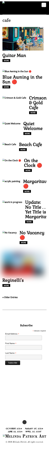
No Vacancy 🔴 (32, 235)
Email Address (12, 334)
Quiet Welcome (33, 126)
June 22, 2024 (15, 431)
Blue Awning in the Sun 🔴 (22, 79)
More (6, 60)
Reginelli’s (13, 280)
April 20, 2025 (33, 431)
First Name (10, 343)
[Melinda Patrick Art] (18, 10)
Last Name (10, 353)
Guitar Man (14, 55)
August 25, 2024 (34, 428)
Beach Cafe (30, 144)
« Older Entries (10, 297)
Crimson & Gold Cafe (38, 102)
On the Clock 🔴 (33, 163)
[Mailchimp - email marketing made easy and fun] (26, 371)
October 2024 (14, 428)
